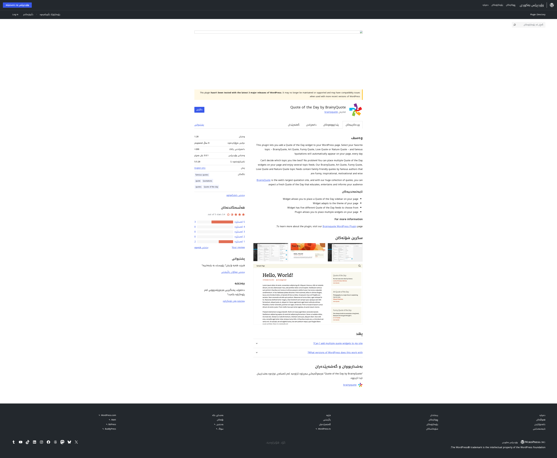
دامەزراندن (311, 125)
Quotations (207, 181)
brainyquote (331, 112)
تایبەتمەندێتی (539, 429)
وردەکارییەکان (353, 125)
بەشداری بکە (217, 415)
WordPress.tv (323, 429)
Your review (238, 247)
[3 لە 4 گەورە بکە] (284, 246)
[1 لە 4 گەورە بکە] (358, 246)
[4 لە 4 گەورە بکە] (358, 267)
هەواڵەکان (540, 420)
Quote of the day (211, 186)
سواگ (219, 429)
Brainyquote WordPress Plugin (340, 226)
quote (198, 181)
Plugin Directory (537, 15)
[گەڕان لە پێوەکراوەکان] (515, 25)
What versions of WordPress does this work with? (335, 352)
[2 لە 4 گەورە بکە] (321, 246)
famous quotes (202, 174)
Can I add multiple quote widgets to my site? (338, 343)
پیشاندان (434, 415)
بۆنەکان (220, 420)
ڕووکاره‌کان (433, 420)
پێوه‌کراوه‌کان (432, 424)
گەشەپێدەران (325, 424)
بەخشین (218, 424)
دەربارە (542, 415)
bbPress (111, 424)
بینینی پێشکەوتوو (235, 195)
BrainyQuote (264, 180)
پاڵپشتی (327, 420)
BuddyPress (109, 429)
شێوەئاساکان (432, 429)
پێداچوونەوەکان (331, 125)
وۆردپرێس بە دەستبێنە (17, 5)
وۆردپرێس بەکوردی (510, 442)
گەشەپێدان (293, 125)
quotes (198, 186)
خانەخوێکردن (539, 424)
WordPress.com (107, 415)
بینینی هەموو (201, 247)
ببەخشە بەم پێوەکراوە (234, 301)
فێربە (328, 415)
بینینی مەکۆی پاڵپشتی (233, 272)
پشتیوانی (199, 125)
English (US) (199, 168)
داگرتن (199, 110)
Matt (112, 420)
